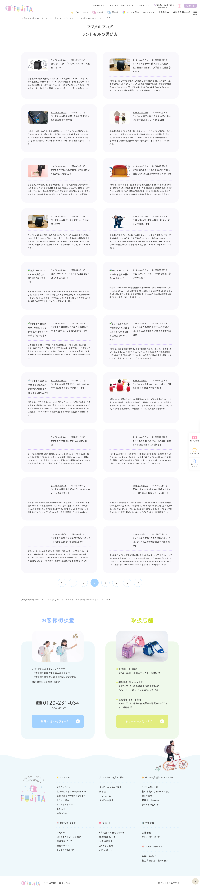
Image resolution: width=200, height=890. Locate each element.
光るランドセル (81, 12)
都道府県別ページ (181, 12)
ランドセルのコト (69, 18)
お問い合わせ (106, 850)
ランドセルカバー (65, 805)
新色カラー (62, 809)
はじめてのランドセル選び (69, 837)
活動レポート (63, 846)
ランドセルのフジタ (170, 883)
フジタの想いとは (142, 6)
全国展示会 (163, 12)
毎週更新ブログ (64, 841)
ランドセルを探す (195, 465)
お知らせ (54, 18)
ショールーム (148, 12)
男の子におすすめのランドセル (71, 796)
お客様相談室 (98, 6)
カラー (133, 12)
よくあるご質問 (113, 6)
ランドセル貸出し (107, 800)
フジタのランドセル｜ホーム (34, 18)
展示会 (102, 791)
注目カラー (62, 813)
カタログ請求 (194, 441)
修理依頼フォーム (107, 837)
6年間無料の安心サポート (111, 832)
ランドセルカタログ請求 (110, 787)
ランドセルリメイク (150, 805)
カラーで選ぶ (63, 800)
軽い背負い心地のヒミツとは (155, 791)
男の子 (115, 12)
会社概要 (146, 832)
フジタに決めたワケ (66, 850)
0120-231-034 (61, 702)
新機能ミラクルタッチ (152, 800)
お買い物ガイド (127, 6)
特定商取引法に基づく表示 (155, 860)
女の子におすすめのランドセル (71, 791)
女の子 (100, 12)
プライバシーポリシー (152, 837)
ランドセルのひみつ (89, 18)
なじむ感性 (147, 796)
